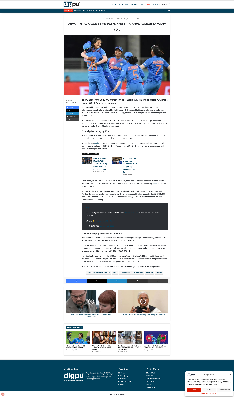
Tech (141, 4)
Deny (209, 389)
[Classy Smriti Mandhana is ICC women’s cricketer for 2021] (78, 337)
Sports (148, 4)
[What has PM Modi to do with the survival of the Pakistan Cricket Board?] (104, 337)
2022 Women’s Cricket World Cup (99, 273)
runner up (150, 273)
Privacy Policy (212, 393)
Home (114, 4)
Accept (194, 389)
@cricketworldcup (131, 212)
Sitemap (149, 384)
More (154, 4)
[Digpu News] (72, 4)
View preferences (224, 389)
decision (97, 143)
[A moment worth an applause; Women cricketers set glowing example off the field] (117, 160)
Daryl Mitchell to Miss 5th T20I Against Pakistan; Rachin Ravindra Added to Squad (100, 163)
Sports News (103, 19)
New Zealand (125, 273)
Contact (121, 384)
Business (134, 4)
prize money (139, 273)
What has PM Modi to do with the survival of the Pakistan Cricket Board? (102, 347)
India (126, 4)
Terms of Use (150, 381)
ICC (115, 273)
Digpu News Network (119, 394)
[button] (230, 375)
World (121, 4)
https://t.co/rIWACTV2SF (104, 221)
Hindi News (122, 379)
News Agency (123, 376)
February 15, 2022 (106, 226)
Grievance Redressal (153, 379)
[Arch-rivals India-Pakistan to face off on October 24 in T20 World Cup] (156, 337)
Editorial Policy (151, 373)
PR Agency (122, 373)
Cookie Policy (204, 393)
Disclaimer (149, 376)
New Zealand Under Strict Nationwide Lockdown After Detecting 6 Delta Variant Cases (129, 347)
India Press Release (125, 381)
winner (159, 273)
